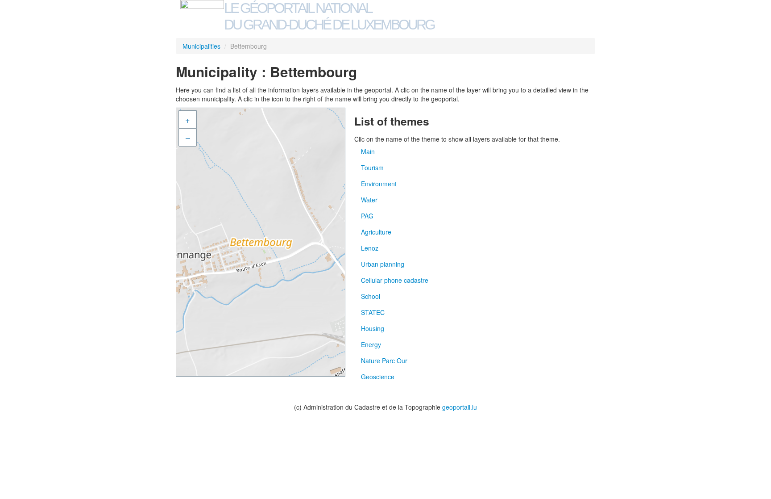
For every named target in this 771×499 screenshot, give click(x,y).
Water (369, 199)
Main (368, 151)
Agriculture (376, 231)
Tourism (372, 167)
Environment (379, 183)
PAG (367, 215)
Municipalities (201, 46)
